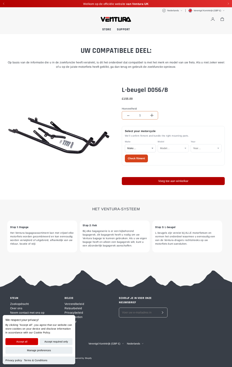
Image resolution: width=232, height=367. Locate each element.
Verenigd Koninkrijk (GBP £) (207, 10)
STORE (106, 29)
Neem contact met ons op (27, 312)
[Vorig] (3, 3)
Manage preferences (39, 350)
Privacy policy (13, 360)
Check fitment (136, 158)
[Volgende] (228, 3)
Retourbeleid (73, 308)
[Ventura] (116, 19)
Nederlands (173, 10)
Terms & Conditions (35, 360)
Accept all (21, 341)
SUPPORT (123, 29)
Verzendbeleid (74, 303)
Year (193, 141)
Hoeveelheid (129, 108)
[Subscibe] (163, 313)
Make (128, 141)
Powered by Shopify (82, 358)
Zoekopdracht (19, 303)
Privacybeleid (74, 312)
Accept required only (56, 341)
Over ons (16, 308)
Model (161, 141)
